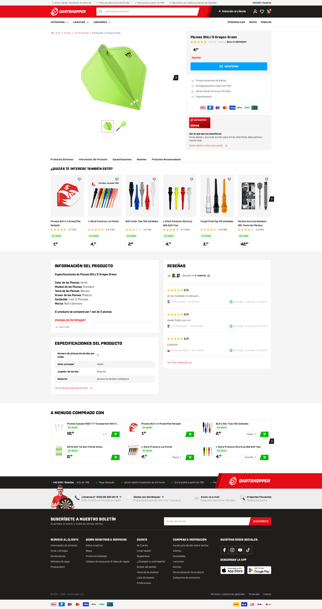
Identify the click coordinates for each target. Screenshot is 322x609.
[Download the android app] (259, 570)
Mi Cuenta (142, 545)
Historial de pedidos (147, 572)
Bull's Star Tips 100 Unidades (142, 221)
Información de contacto (64, 545)
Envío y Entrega (59, 550)
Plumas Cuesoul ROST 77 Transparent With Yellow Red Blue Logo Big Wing (93, 424)
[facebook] (224, 550)
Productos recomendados (166, 159)
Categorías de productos (186, 577)
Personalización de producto (188, 572)
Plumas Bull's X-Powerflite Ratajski (66, 223)
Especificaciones (122, 159)
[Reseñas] (209, 276)
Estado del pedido (146, 567)
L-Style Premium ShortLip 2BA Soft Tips (177, 223)
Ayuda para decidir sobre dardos (190, 545)
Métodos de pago (60, 561)
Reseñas (141, 159)
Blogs (89, 550)
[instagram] (232, 550)
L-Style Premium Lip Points (103, 221)
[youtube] (240, 550)
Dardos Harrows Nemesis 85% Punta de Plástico (252, 223)
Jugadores (100, 22)
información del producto (93, 159)
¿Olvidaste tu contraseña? (151, 561)
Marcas (177, 567)
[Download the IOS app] (232, 570)
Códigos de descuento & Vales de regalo (108, 561)
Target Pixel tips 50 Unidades (216, 221)
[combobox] (148, 11)
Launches (79, 22)
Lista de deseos (145, 577)
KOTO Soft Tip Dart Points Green (85, 447)
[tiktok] (248, 550)
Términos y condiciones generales (228, 594)
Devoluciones (58, 556)
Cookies (267, 594)
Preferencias (144, 583)
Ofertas (177, 550)
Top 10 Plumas (82, 33)
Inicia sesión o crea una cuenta (206, 145)
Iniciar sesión (144, 550)
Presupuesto (58, 567)
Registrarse (143, 556)
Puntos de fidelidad (96, 556)
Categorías (58, 22)
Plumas (67, 33)
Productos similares (62, 159)
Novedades (179, 556)
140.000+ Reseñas (261, 3)
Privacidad (254, 594)
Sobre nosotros (94, 545)
